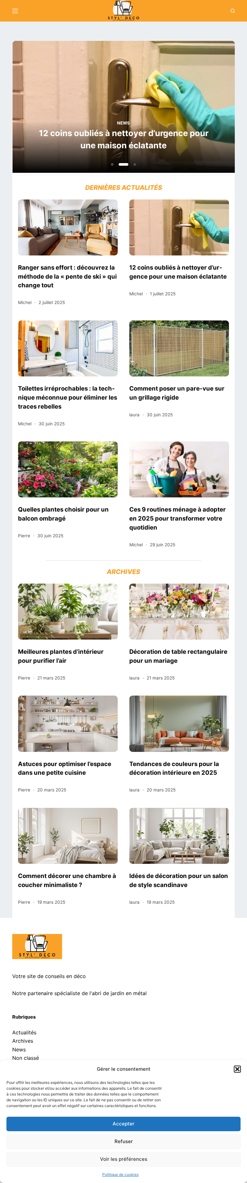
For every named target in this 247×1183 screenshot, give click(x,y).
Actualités (24, 1032)
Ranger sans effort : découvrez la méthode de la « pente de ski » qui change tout (67, 276)
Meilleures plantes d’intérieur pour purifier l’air (61, 656)
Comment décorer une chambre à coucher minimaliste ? (67, 880)
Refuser (123, 1141)
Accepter (123, 1124)
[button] (237, 1069)
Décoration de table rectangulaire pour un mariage (178, 656)
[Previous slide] (48, 109)
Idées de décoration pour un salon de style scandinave (178, 880)
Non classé (25, 1058)
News (123, 122)
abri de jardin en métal (119, 993)
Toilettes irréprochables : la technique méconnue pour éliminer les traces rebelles (67, 397)
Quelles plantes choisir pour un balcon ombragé (63, 514)
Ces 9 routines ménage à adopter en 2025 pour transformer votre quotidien (177, 518)
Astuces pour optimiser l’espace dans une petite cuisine (64, 768)
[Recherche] (233, 11)
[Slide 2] (123, 164)
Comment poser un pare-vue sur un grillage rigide (176, 393)
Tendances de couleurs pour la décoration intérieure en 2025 (174, 768)
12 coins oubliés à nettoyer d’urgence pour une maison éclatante (123, 139)
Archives (22, 1041)
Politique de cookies (120, 1174)
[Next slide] (199, 109)
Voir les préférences (123, 1159)
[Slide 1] (112, 164)
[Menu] (15, 11)
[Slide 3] (135, 164)
